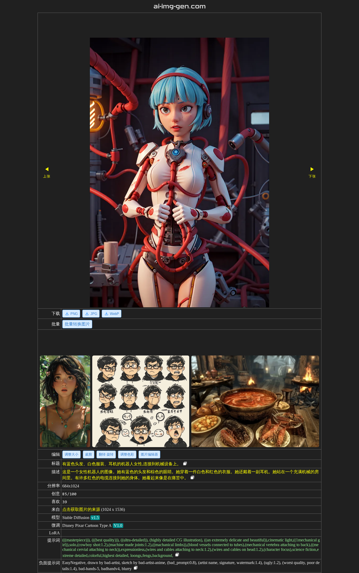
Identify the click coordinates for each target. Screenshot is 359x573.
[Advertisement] (170, 26)
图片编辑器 (149, 454)
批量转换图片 (77, 324)
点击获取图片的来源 (81, 509)
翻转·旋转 (106, 454)
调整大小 (71, 454)
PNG (74, 314)
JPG (93, 314)
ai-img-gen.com (179, 6)
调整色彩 (127, 454)
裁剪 (88, 454)
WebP (114, 314)
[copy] (185, 464)
